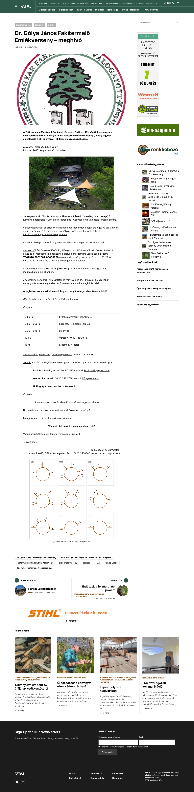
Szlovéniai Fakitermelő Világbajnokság (34, 568)
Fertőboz (86, 563)
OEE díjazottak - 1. (161, 221)
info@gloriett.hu (90, 378)
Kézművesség (127, 680)
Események (39, 25)
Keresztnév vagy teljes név (109, 737)
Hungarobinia (97, 778)
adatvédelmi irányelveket (137, 747)
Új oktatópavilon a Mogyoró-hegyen (154, 288)
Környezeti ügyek (97, 594)
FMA (98, 563)
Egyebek (18, 678)
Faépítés (127, 678)
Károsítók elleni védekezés (149, 296)
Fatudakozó (96, 773)
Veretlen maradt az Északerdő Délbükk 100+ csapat (161, 197)
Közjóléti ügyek (81, 596)
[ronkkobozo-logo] (158, 149)
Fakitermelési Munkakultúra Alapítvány (34, 563)
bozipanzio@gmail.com (96, 370)
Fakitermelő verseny (67, 563)
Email (141, 737)
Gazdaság (117, 680)
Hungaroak (117, 778)
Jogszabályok (20, 680)
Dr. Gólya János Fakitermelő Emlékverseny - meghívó (86, 557)
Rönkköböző (75, 778)
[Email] (23, 782)
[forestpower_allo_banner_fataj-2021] (148, 74)
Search (176, 22)
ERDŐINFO (117, 773)
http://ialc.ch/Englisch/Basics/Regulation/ (45, 234)
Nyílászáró (104, 682)
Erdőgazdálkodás (23, 25)
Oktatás (51, 25)
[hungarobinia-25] (158, 129)
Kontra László (111, 563)
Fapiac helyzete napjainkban (110, 688)
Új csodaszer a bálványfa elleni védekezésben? (74, 684)
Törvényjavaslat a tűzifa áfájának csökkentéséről (31, 686)
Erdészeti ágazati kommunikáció (154, 684)
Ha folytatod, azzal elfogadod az (124, 747)
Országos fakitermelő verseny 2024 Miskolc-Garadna (160, 246)
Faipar (30, 593)
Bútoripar (104, 678)
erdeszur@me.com (62, 354)
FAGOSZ (73, 773)
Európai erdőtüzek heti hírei (150, 280)
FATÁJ (25, 6)
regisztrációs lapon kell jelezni (42, 291)
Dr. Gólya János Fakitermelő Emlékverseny (36, 557)
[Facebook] (17, 782)
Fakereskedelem (43, 678)
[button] (16, 6)
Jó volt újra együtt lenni (148, 304)
